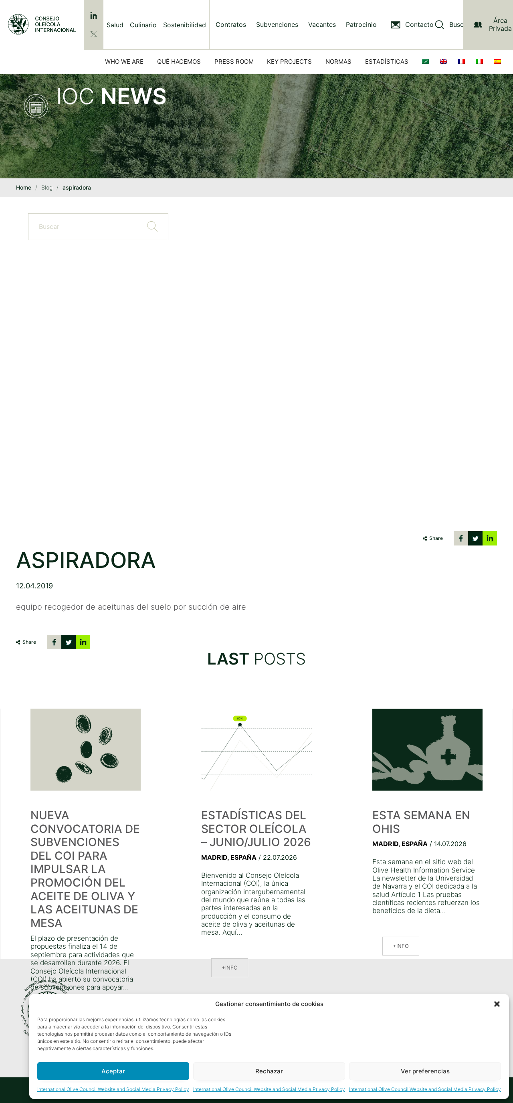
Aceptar (113, 1071)
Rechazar (269, 1071)
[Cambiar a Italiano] (481, 62)
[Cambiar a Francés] (463, 62)
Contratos (231, 24)
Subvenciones (277, 24)
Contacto (419, 24)
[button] (497, 1004)
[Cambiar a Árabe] (427, 62)
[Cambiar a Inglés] (445, 62)
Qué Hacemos (179, 61)
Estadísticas (386, 61)
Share (436, 538)
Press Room (234, 61)
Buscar (459, 24)
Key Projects (289, 61)
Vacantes (322, 24)
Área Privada (500, 24)
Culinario (143, 25)
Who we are (124, 61)
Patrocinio (361, 24)
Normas (338, 61)
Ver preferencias (425, 1071)
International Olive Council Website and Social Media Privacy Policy (113, 1089)
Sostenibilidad (184, 25)
